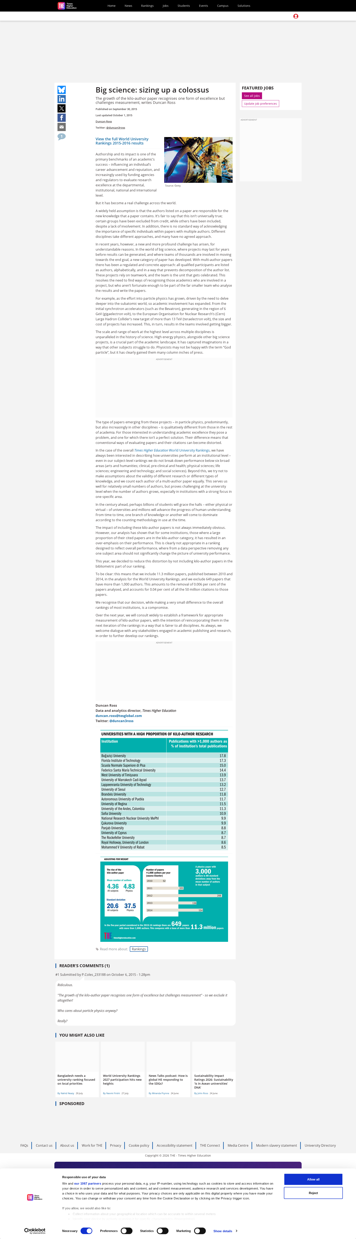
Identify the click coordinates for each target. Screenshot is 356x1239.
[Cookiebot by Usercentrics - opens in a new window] (35, 1231)
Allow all (313, 1179)
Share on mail (61, 127)
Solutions (244, 6)
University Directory (320, 1145)
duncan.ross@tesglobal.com (119, 715)
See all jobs (252, 96)
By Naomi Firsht (111, 1093)
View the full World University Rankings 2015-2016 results (122, 140)
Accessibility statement (174, 1145)
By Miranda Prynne (159, 1093)
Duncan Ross (104, 121)
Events (203, 6)
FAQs (24, 1145)
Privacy (115, 1145)
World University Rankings (172, 450)
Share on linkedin (61, 99)
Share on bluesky (61, 90)
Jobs (166, 6)
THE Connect (210, 1145)
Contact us (44, 1145)
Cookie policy (139, 1145)
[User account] (295, 16)
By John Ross (201, 1093)
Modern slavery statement (276, 1145)
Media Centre (238, 1145)
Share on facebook (61, 118)
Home (112, 6)
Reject (313, 1192)
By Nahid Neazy (65, 1093)
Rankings (147, 6)
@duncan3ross (115, 127)
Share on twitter (61, 108)
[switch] (126, 1230)
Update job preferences (260, 104)
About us (67, 1145)
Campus (222, 6)
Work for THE (92, 1145)
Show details (222, 1231)
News (128, 6)
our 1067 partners (87, 1183)
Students (184, 6)
